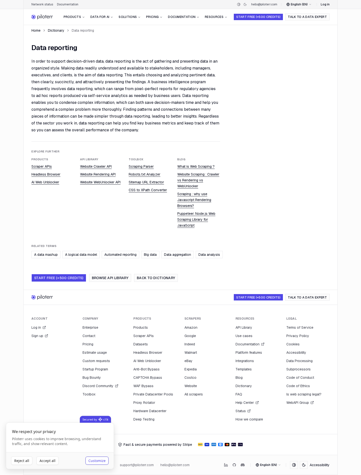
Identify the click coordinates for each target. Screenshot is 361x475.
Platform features (249, 352)
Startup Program (95, 369)
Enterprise (90, 327)
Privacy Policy (297, 336)
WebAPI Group (297, 402)
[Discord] (243, 465)
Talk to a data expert (307, 17)
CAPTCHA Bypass (147, 377)
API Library (244, 327)
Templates (244, 369)
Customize (97, 460)
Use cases (244, 336)
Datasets (140, 344)
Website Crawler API (96, 166)
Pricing (152, 17)
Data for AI (99, 17)
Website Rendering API (98, 174)
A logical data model (81, 254)
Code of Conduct (300, 377)
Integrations (245, 361)
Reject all (21, 460)
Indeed (189, 344)
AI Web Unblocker (45, 182)
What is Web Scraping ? (196, 166)
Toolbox (89, 394)
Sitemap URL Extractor (146, 182)
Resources (214, 17)
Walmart (190, 352)
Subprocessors (298, 369)
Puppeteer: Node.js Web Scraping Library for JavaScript (196, 219)
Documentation (67, 4)
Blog (239, 377)
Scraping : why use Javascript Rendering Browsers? (194, 200)
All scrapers (193, 394)
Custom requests (96, 361)
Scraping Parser (141, 166)
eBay (188, 361)
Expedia (190, 369)
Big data (150, 254)
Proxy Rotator (144, 402)
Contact (89, 336)
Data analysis (209, 254)
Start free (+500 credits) (258, 17)
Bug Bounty (92, 377)
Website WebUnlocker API (100, 182)
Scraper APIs (41, 166)
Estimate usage (95, 352)
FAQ (239, 394)
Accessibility (296, 352)
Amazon (190, 327)
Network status (42, 4)
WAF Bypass (143, 386)
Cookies (293, 344)
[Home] (42, 17)
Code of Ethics (298, 386)
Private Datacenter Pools (153, 394)
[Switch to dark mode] (245, 4)
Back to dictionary (156, 278)
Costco (190, 377)
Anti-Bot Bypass (146, 369)
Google (190, 336)
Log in (325, 4)
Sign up (37, 336)
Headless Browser (45, 174)
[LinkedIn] (226, 465)
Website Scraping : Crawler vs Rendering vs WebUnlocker (198, 180)
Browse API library (110, 278)
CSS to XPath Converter (148, 190)
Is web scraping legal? (303, 394)
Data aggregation (177, 254)
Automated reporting (120, 254)
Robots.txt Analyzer (144, 174)
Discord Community (98, 386)
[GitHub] (234, 465)
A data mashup (46, 254)
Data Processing (299, 361)
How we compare (249, 419)
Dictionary (56, 30)
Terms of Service (299, 327)
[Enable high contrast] (238, 4)
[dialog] (60, 445)
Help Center (245, 402)
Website (190, 386)
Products (72, 17)
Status (241, 411)
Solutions (128, 17)
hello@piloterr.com (264, 4)
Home (36, 30)
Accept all (48, 460)
